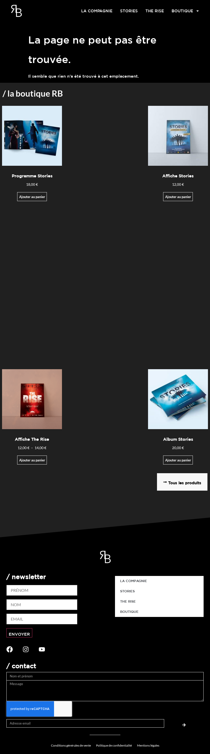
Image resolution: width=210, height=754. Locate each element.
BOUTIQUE (182, 11)
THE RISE (154, 11)
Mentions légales (148, 745)
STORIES (129, 11)
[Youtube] (42, 649)
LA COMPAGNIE (96, 11)
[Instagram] (26, 649)
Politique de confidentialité (114, 745)
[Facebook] (9, 649)
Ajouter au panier (178, 197)
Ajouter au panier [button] (32, 197)
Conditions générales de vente (71, 745)
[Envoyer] (184, 723)
